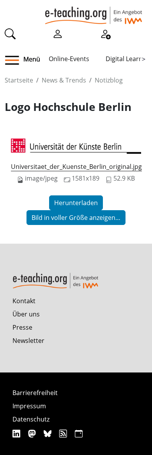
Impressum (29, 406)
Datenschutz (30, 419)
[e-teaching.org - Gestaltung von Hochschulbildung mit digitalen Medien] (93, 12)
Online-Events (69, 58)
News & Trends (64, 80)
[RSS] (64, 433)
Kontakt (23, 301)
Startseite (19, 80)
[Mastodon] (33, 433)
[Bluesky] (48, 433)
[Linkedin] (17, 433)
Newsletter (28, 340)
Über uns (26, 314)
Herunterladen (76, 203)
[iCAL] (79, 433)
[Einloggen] (57, 33)
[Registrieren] (105, 33)
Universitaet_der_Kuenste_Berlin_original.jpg (76, 166)
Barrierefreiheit (35, 392)
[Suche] (10, 33)
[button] (15, 60)
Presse (22, 327)
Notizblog (109, 80)
